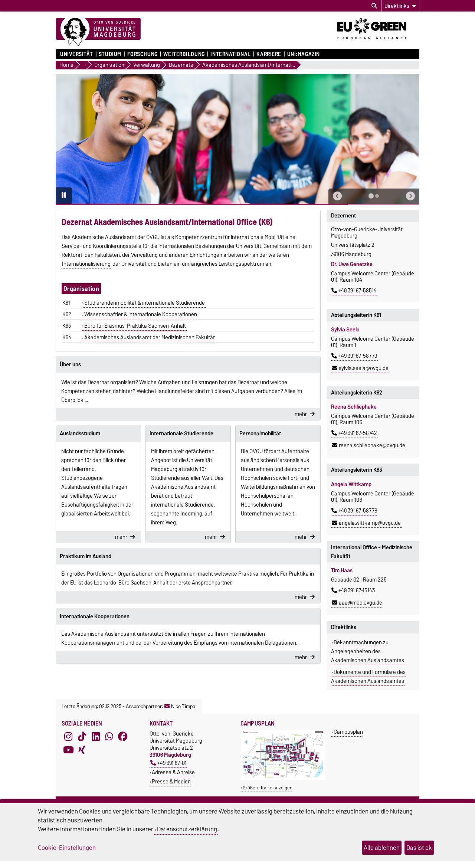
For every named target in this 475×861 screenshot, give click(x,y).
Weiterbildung (183, 54)
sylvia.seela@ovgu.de (364, 368)
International (230, 54)
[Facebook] (123, 736)
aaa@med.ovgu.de (360, 602)
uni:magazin (303, 54)
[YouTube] (68, 750)
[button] (337, 196)
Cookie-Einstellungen (67, 847)
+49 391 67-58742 (357, 433)
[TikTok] (82, 736)
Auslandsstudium (80, 433)
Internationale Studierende (181, 433)
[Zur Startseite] (98, 32)
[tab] (371, 196)
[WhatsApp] (109, 736)
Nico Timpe (183, 706)
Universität (76, 54)
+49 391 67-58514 (357, 290)
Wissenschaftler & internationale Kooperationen (140, 314)
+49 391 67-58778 (357, 510)
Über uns (70, 364)
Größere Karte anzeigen (267, 788)
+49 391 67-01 (172, 762)
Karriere (268, 54)
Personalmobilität (260, 433)
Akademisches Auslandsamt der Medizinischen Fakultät (149, 337)
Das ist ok (419, 847)
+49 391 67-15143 (356, 590)
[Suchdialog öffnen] (374, 5)
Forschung (142, 54)
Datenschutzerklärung (187, 829)
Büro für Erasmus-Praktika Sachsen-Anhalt (135, 325)
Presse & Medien (171, 781)
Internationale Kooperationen (95, 616)
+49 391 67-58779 (357, 355)
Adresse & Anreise (173, 772)
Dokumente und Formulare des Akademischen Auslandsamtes (368, 676)
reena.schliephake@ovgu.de (372, 445)
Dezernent (343, 215)
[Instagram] (68, 736)
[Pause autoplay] (64, 195)
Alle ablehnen (382, 847)
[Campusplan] (282, 778)
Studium (110, 54)
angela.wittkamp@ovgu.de (370, 522)
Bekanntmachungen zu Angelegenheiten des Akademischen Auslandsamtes (367, 651)
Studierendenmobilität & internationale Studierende (144, 302)
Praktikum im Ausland (85, 556)
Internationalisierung (86, 263)
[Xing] (82, 750)
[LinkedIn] (95, 736)
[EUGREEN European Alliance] (378, 41)
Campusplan (348, 731)
